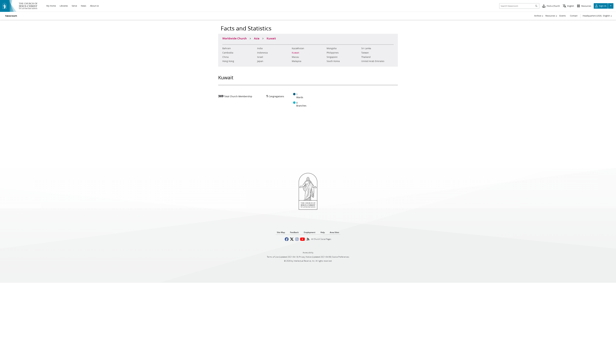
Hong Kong (228, 61)
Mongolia (332, 48)
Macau (295, 57)
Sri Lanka (366, 48)
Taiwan (365, 52)
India (260, 48)
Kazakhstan (298, 48)
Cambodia (227, 52)
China (225, 57)
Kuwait (295, 52)
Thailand (366, 57)
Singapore (332, 57)
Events (562, 15)
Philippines (333, 52)
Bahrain (226, 48)
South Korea (333, 61)
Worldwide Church (234, 38)
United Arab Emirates (372, 61)
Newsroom (11, 16)
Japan (260, 61)
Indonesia (262, 52)
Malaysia (296, 61)
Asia (256, 38)
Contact (574, 15)
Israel (260, 57)
